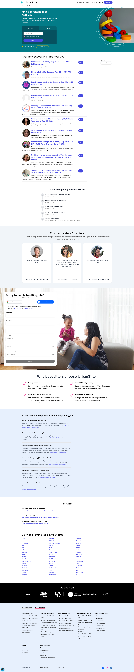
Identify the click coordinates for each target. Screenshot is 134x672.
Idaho (50, 547)
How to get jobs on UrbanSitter (30, 618)
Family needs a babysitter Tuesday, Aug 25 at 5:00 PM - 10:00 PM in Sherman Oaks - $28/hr (52, 143)
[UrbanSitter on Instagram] (106, 667)
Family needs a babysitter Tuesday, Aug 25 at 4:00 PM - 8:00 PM (52, 96)
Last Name (9, 320)
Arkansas (78, 538)
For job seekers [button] (40, 607)
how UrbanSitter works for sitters (46, 477)
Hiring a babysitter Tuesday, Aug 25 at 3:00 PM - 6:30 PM (51, 73)
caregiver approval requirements (57, 464)
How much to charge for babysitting (28, 626)
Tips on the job (26, 632)
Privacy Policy (18, 308)
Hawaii (78, 545)
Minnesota (79, 554)
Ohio (77, 563)
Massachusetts (53, 552)
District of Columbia (54, 543)
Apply (80, 62)
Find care (48, 28)
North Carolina (26, 559)
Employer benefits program (47, 657)
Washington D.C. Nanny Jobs (67, 626)
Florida (24, 545)
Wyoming (78, 574)
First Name (9, 312)
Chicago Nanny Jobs (64, 618)
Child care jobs (100, 616)
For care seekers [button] (27, 607)
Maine (23, 554)
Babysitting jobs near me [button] (47, 613)
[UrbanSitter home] (29, 2)
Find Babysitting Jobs (33, 6)
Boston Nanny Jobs (64, 628)
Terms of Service (28, 308)
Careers (42, 653)
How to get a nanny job (28, 621)
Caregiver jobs (100, 626)
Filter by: (103, 60)
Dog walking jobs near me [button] (84, 613)
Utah (77, 570)
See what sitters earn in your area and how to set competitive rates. (39, 511)
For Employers (80, 2)
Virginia (24, 572)
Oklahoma (24, 565)
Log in (101, 2)
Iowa (23, 547)
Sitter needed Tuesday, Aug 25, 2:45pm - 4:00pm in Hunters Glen (51, 63)
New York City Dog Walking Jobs (85, 616)
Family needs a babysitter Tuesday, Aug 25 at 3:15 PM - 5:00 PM (52, 83)
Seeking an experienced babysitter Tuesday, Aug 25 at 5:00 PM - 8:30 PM (51, 106)
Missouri (24, 556)
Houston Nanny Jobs (65, 623)
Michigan (51, 554)
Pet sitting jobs (100, 621)
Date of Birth (9, 336)
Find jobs (30, 28)
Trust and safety (44, 650)
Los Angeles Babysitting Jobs (49, 622)
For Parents (94, 2)
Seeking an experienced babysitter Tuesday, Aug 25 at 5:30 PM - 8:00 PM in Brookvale (51, 171)
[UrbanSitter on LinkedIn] (110, 667)
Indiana (24, 550)
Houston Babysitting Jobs (48, 625)
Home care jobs (100, 630)
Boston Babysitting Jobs (47, 632)
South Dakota (80, 568)
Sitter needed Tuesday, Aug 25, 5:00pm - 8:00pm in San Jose (51, 131)
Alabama (51, 538)
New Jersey (52, 561)
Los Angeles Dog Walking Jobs (85, 623)
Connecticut (25, 543)
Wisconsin (24, 574)
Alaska (23, 538)
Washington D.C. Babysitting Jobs (48, 628)
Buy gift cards (25, 653)
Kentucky (78, 550)
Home (23, 6)
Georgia (51, 545)
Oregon (51, 565)
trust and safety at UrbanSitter (58, 452)
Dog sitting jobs (100, 623)
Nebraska (79, 559)
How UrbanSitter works (28, 613)
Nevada (24, 563)
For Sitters (87, 2)
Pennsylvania (80, 565)
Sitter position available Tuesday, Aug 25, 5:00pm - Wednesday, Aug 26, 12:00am (52, 120)
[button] (39, 37)
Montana (78, 556)
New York (51, 563)
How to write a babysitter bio (29, 623)
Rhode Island (25, 568)
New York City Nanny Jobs (66, 616)
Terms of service (44, 667)
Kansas (51, 550)
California (51, 541)
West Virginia (52, 574)
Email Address (10, 328)
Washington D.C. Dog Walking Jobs (83, 630)
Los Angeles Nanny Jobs (66, 621)
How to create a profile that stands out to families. (35, 523)
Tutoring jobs (99, 618)
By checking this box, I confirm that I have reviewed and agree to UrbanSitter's (24, 307)
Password (8, 344)
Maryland (78, 552)
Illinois (78, 547)
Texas (50, 570)
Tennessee (25, 570)
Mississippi (52, 556)
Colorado (78, 541)
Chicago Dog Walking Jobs (85, 620)
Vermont (51, 572)
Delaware (78, 543)
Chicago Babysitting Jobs (48, 620)
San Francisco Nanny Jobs (66, 630)
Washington (79, 572)
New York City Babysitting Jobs (48, 616)
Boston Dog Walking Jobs (85, 634)
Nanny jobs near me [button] (64, 613)
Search (33, 40)
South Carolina (53, 568)
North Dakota (52, 559)
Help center (25, 650)
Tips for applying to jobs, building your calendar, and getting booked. (40, 517)
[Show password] (53, 346)
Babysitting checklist (27, 630)
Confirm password (11, 352)
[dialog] (2, 669)
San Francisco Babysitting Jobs (48, 635)
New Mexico (79, 561)
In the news (43, 655)
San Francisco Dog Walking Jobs (85, 637)
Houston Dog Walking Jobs (85, 627)
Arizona (24, 541)
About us (42, 648)
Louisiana (24, 552)
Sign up (42, 47)
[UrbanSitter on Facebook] (102, 667)
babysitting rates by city (55, 438)
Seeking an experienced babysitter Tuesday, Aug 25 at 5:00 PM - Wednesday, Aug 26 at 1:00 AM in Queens (52, 157)
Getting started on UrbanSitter (30, 616)
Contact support (26, 648)
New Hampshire (26, 561)
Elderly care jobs (100, 628)
